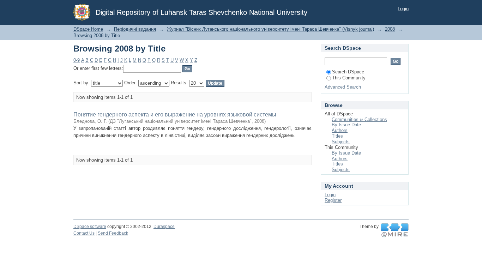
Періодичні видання (135, 29)
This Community (349, 77)
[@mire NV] (395, 230)
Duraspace (164, 226)
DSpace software (89, 226)
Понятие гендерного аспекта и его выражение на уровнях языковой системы (174, 115)
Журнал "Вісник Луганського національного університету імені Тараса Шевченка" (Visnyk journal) (270, 29)
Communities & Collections (359, 119)
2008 (390, 29)
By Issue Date (346, 124)
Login (403, 8)
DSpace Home (88, 29)
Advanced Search (343, 87)
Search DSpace (348, 71)
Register (333, 200)
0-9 (76, 60)
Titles (337, 136)
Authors (340, 130)
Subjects (341, 141)
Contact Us (84, 233)
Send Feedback (113, 233)
